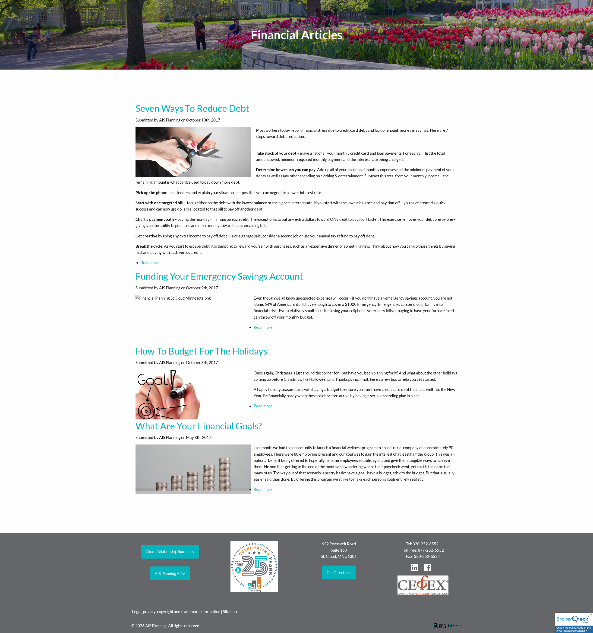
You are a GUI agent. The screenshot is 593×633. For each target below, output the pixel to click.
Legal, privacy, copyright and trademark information (176, 611)
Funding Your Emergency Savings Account (219, 276)
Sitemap (230, 611)
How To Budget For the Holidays (201, 351)
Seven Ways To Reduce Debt (192, 108)
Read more (150, 262)
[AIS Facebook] (429, 569)
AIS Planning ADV (170, 573)
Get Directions (339, 572)
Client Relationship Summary (169, 551)
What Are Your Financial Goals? (199, 426)
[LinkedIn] (416, 569)
